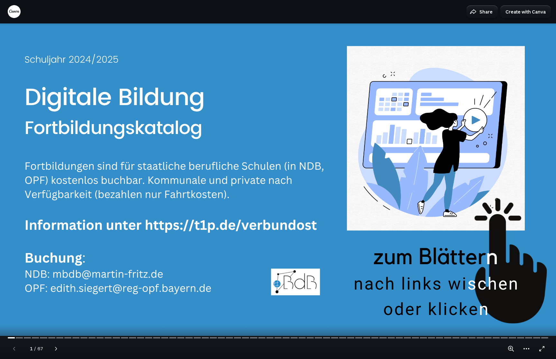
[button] (482, 11)
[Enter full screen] (541, 348)
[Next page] (56, 348)
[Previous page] (14, 348)
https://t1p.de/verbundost (231, 225)
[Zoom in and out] (511, 348)
